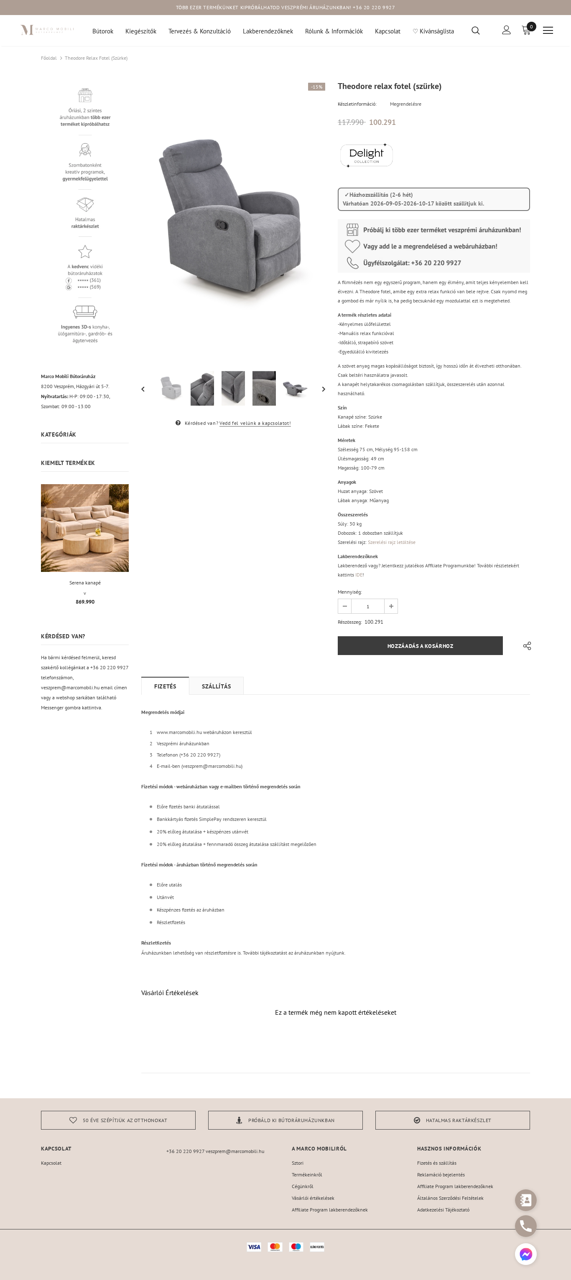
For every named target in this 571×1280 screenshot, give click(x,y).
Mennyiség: (350, 592)
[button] (526, 1255)
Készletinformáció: (357, 104)
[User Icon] (506, 30)
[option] (233, 221)
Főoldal (49, 58)
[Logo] (47, 30)
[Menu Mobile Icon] (548, 30)
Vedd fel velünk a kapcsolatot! (255, 423)
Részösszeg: (350, 622)
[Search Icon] (481, 30)
